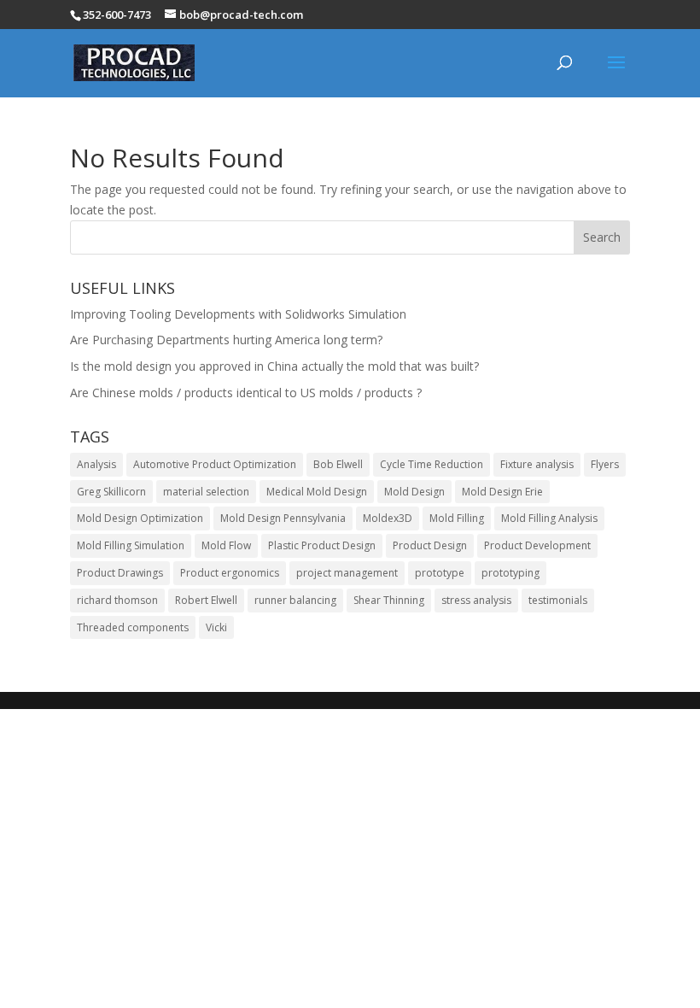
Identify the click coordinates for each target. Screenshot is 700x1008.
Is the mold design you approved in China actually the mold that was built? (274, 366)
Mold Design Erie (502, 491)
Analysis (96, 464)
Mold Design (414, 491)
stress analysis (476, 600)
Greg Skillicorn (111, 491)
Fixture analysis (537, 464)
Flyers (605, 464)
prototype (439, 573)
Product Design (430, 545)
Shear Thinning (388, 600)
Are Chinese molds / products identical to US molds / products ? (246, 392)
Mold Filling (456, 518)
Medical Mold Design (316, 491)
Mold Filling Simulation (130, 545)
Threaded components (133, 627)
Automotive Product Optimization (214, 464)
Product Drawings (120, 573)
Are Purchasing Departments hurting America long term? (226, 339)
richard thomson (117, 600)
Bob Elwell (338, 464)
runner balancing (295, 600)
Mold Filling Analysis (549, 518)
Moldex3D (387, 518)
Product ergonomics (229, 573)
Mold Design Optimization (140, 518)
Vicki (216, 627)
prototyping (510, 573)
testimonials (557, 600)
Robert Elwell (206, 600)
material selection (206, 491)
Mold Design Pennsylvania (283, 518)
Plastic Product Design (322, 545)
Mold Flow (226, 545)
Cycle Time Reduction (431, 464)
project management (347, 573)
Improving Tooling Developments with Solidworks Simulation (238, 314)
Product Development (537, 545)
